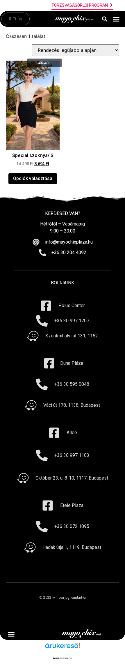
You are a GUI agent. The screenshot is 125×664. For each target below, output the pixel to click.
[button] (104, 19)
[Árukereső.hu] (62, 648)
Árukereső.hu (62, 658)
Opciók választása (32, 178)
